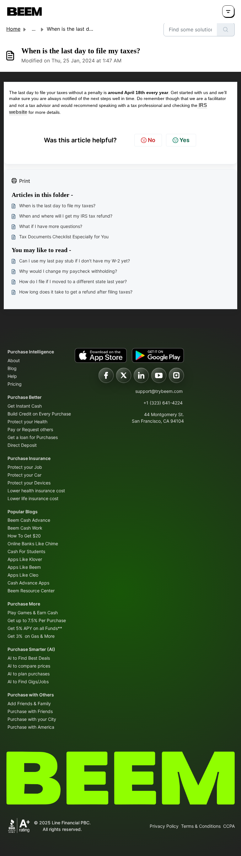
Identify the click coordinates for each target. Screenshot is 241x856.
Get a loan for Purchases (33, 437)
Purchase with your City (32, 719)
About (14, 360)
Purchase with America (31, 727)
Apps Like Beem (24, 567)
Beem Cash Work (25, 528)
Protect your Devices (29, 482)
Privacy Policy (164, 826)
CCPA (229, 826)
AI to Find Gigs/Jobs (28, 681)
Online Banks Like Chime (33, 543)
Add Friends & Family (29, 703)
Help (12, 376)
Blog (12, 368)
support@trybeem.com (159, 391)
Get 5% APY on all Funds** (35, 628)
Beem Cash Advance (29, 520)
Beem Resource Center (31, 590)
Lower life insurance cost (33, 498)
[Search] (226, 29)
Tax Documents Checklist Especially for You (64, 236)
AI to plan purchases (29, 673)
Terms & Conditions (201, 826)
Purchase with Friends (30, 711)
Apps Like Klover (25, 559)
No (151, 140)
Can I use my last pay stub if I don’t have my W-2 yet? (74, 260)
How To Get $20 (24, 535)
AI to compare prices (29, 665)
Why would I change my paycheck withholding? (68, 271)
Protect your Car (24, 475)
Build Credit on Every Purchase (39, 413)
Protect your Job (25, 467)
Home (13, 29)
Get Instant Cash (25, 406)
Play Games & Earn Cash (33, 612)
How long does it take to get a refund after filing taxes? (75, 291)
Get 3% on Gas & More (31, 636)
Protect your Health (27, 421)
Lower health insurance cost (36, 490)
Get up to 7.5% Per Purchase (37, 620)
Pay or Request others (30, 429)
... (33, 29)
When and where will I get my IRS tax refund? (65, 216)
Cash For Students (26, 551)
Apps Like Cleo (23, 575)
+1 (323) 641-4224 (163, 402)
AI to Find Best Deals (29, 658)
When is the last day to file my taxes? (57, 205)
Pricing (15, 384)
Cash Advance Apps (28, 582)
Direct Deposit (22, 445)
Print (24, 181)
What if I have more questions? (50, 226)
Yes (184, 140)
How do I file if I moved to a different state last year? (73, 281)
